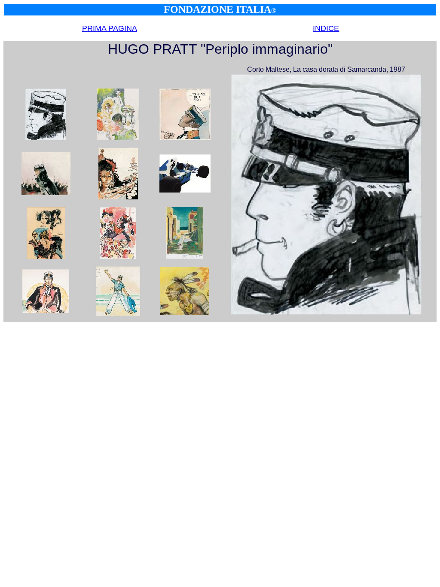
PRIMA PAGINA (109, 28)
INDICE (326, 28)
